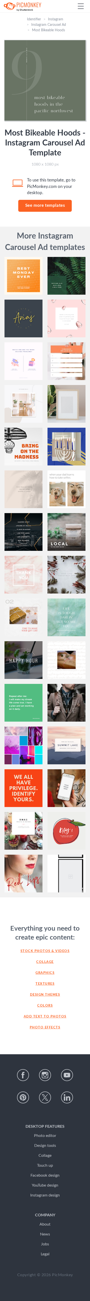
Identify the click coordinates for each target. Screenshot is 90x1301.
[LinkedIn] (67, 1097)
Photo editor (45, 1136)
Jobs (45, 1244)
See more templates (45, 205)
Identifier (34, 19)
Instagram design (45, 1195)
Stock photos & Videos (45, 951)
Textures (45, 983)
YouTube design (45, 1185)
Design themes (45, 994)
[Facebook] (23, 1075)
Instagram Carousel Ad (48, 25)
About (45, 1224)
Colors (45, 1005)
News (45, 1234)
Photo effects (45, 1027)
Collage (45, 962)
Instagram (55, 19)
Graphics (45, 973)
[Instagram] (45, 1075)
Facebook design (45, 1175)
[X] (45, 1097)
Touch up (45, 1165)
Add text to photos (45, 1016)
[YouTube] (67, 1075)
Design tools (45, 1146)
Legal (45, 1254)
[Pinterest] (23, 1097)
